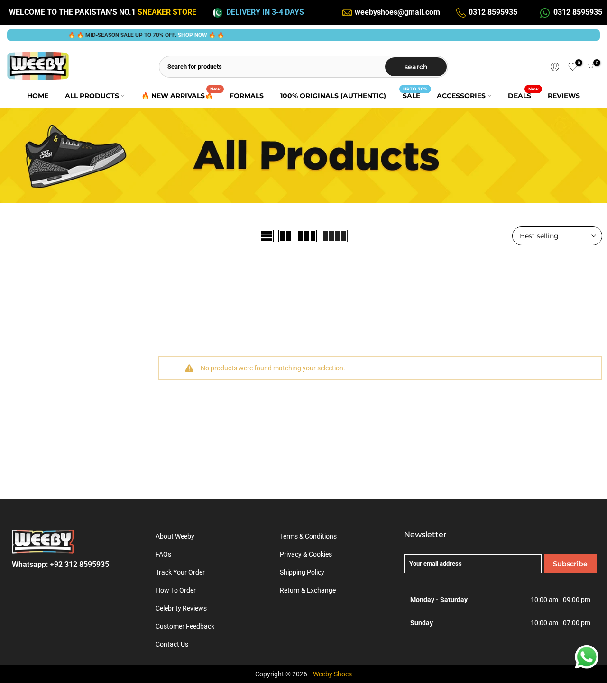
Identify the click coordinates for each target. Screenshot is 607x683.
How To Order (176, 590)
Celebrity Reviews (181, 608)
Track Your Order (180, 572)
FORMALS (247, 95)
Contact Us (172, 644)
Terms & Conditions (308, 536)
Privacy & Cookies (306, 554)
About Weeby (175, 536)
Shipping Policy (302, 572)
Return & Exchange (308, 590)
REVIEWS (564, 95)
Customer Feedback (185, 626)
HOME (37, 95)
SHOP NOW (182, 35)
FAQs (163, 554)
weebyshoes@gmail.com (397, 12)
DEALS (523, 95)
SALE (415, 95)
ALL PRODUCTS (92, 95)
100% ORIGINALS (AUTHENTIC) (333, 95)
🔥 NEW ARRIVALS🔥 (180, 95)
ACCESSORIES (461, 95)
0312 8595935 (493, 12)
